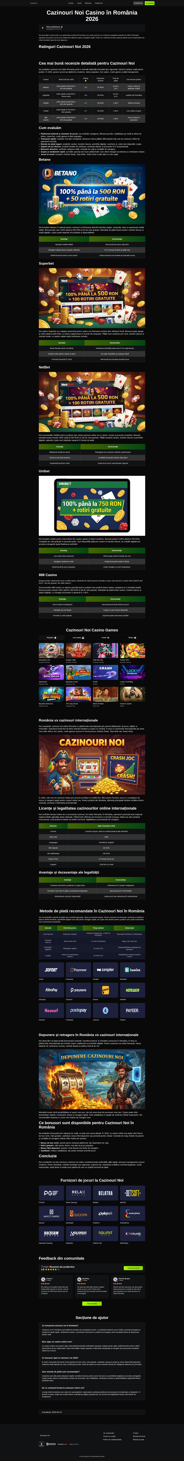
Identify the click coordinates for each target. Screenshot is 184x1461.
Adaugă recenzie (133, 1268)
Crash (104, 637)
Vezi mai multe (92, 1303)
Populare (50, 637)
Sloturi (131, 637)
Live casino (77, 637)
